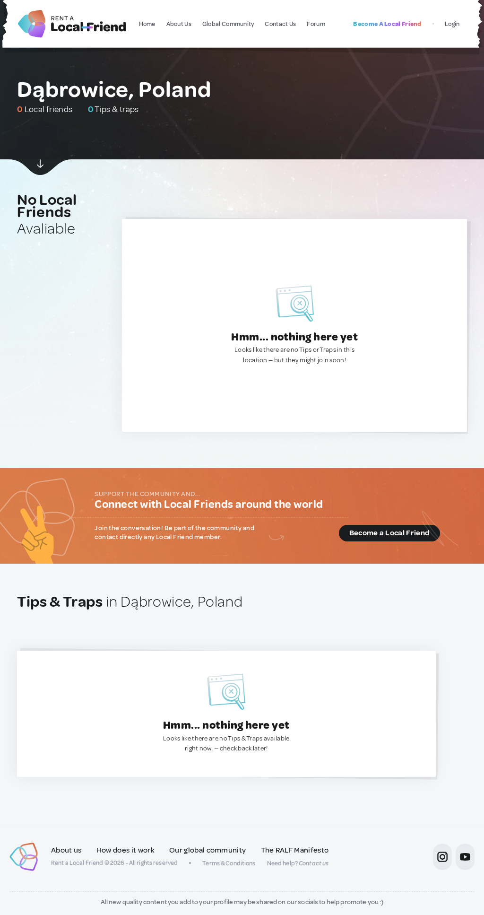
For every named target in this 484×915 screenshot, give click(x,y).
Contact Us (280, 23)
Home (147, 23)
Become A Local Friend (387, 23)
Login (452, 23)
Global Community (228, 23)
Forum (316, 23)
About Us (178, 23)
